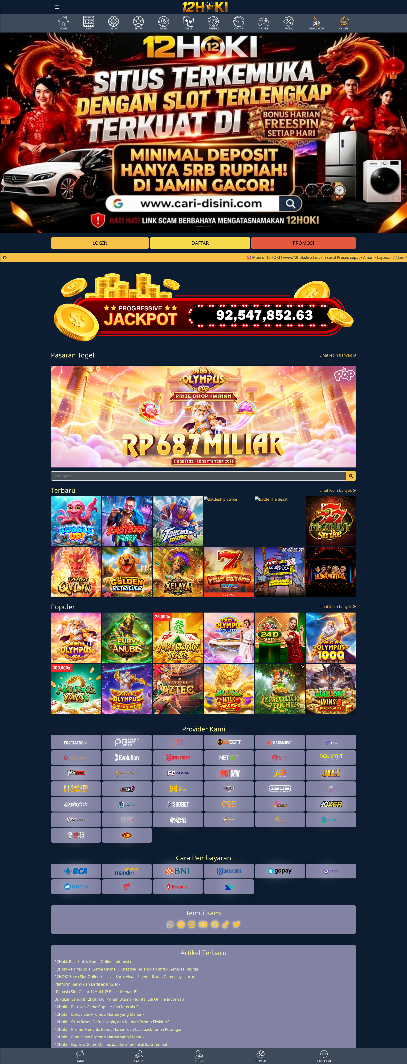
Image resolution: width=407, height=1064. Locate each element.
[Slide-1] (207, 227)
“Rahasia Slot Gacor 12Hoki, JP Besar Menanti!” (96, 1019)
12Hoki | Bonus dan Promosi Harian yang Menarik (100, 1041)
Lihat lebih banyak (336, 355)
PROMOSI (303, 243)
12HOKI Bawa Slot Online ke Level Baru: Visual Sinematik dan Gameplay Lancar (125, 1004)
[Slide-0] (199, 227)
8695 (66, 374)
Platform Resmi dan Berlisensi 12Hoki (88, 1011)
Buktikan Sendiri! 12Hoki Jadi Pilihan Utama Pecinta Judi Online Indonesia (119, 1026)
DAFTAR (200, 243)
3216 (135, 374)
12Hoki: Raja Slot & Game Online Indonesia (93, 989)
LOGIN (100, 243)
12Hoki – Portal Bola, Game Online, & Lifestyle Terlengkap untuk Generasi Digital (126, 996)
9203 (101, 374)
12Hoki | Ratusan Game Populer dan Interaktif (96, 1034)
